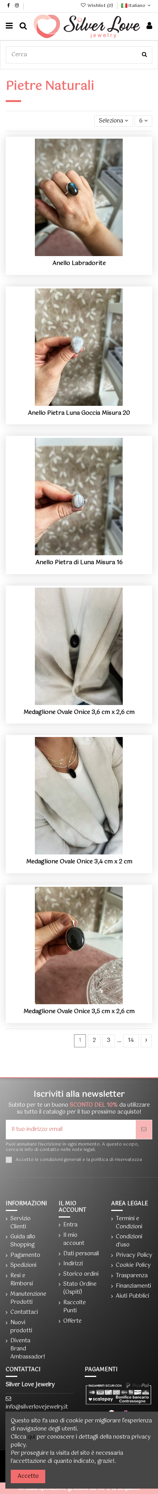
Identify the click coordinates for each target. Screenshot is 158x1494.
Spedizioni (23, 1265)
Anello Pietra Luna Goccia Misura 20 (79, 413)
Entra (70, 1225)
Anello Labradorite (79, 263)
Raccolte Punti (74, 1307)
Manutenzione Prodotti (28, 1298)
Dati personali (81, 1254)
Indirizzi (73, 1264)
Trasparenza (132, 1276)
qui (31, 1437)
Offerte (72, 1321)
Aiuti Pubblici (132, 1296)
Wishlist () (100, 6)
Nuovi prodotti (21, 1327)
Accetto (28, 1476)
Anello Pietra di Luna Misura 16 (79, 562)
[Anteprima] (89, 253)
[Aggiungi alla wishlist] (68, 253)
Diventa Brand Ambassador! (27, 1349)
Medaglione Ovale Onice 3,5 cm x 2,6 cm (79, 1011)
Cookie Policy (133, 1265)
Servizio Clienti (20, 1223)
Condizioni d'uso (129, 1241)
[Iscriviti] (144, 1129)
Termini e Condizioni (129, 1223)
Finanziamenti (133, 1286)
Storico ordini (81, 1274)
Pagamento (25, 1255)
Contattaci (24, 1312)
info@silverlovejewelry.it (37, 1407)
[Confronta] (79, 253)
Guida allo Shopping (22, 1241)
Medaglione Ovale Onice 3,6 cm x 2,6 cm (79, 712)
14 (131, 1040)
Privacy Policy (134, 1255)
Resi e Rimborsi (21, 1280)
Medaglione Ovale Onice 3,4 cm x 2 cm (79, 861)
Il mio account (73, 1239)
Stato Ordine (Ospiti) (80, 1288)
